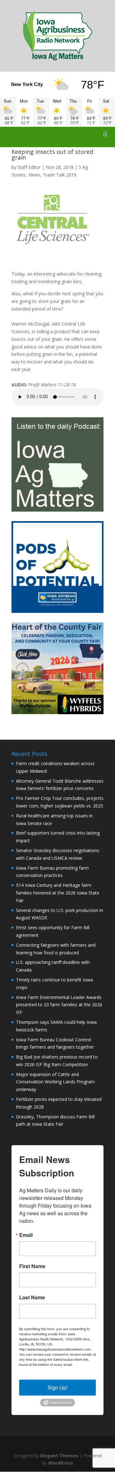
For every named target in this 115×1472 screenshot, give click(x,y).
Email (26, 1235)
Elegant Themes (59, 1456)
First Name (32, 1266)
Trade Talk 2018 (59, 175)
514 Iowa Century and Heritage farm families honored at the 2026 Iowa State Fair (57, 892)
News (34, 175)
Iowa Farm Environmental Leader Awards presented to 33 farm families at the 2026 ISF (59, 1005)
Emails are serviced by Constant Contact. (54, 1367)
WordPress (60, 1463)
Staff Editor (29, 167)
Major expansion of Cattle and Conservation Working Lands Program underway (55, 1082)
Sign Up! (57, 1387)
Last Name (32, 1297)
